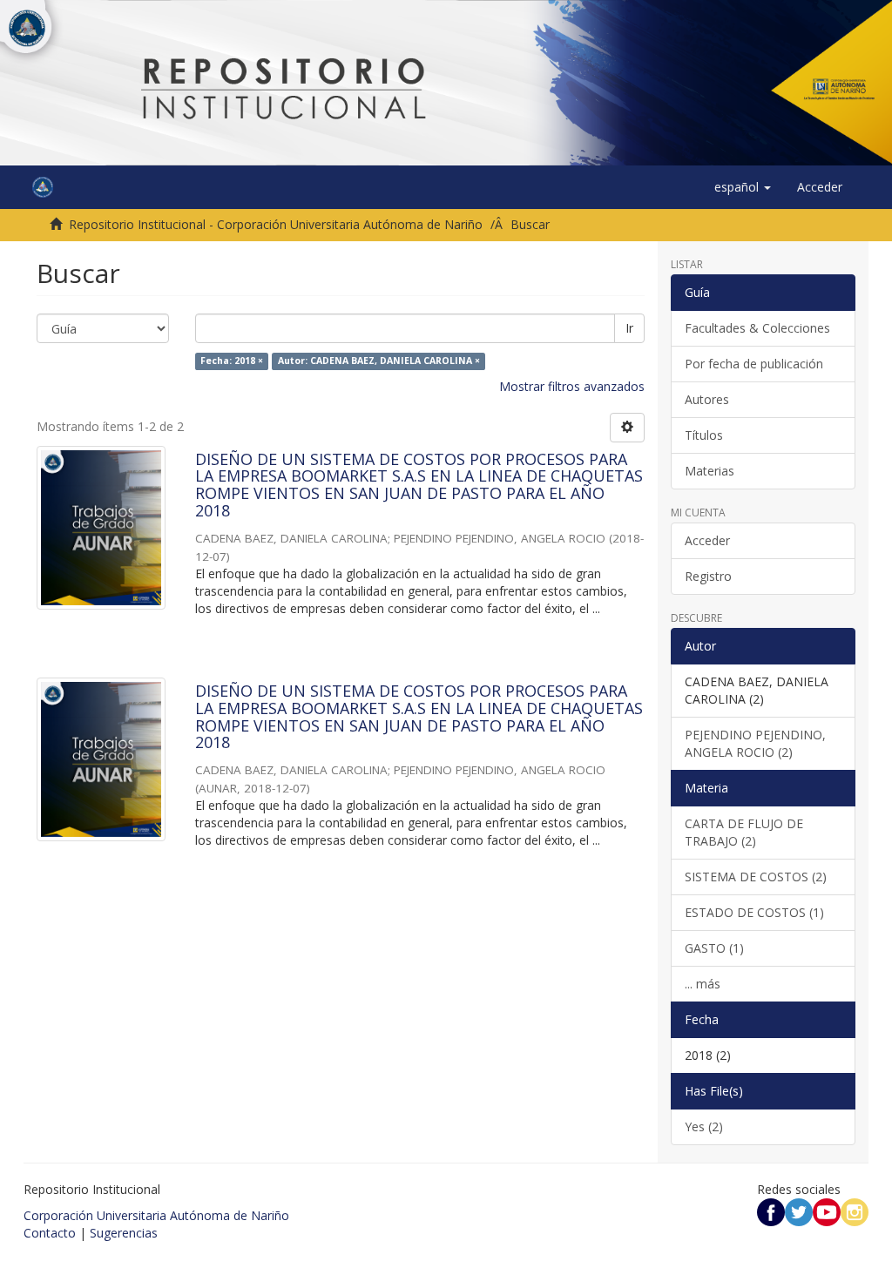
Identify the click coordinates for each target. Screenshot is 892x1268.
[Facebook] (771, 1211)
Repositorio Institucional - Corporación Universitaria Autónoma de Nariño (276, 224)
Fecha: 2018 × (231, 361)
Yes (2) (704, 1126)
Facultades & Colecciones (757, 328)
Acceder (707, 540)
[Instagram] (854, 1211)
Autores (707, 399)
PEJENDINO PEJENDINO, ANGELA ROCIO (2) (755, 743)
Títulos (704, 435)
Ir (629, 328)
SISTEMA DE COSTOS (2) (756, 876)
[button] (742, 187)
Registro (708, 576)
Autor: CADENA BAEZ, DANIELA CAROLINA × (379, 361)
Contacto (50, 1232)
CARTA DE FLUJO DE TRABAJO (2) (744, 832)
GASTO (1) (714, 948)
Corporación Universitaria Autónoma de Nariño (156, 1215)
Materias (709, 470)
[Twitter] (799, 1211)
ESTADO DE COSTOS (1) (754, 912)
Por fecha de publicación (754, 363)
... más (702, 983)
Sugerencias (124, 1232)
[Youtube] (827, 1211)
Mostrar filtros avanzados (572, 386)
